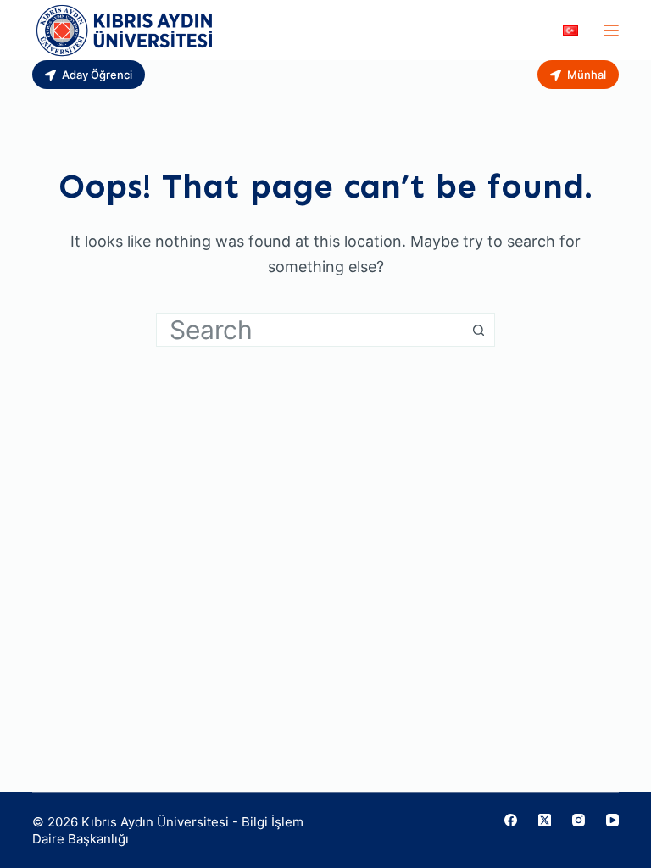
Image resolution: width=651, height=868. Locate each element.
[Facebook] (510, 820)
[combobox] (309, 330)
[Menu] (611, 30)
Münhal (586, 74)
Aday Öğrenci (97, 74)
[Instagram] (578, 820)
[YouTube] (612, 820)
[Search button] (478, 330)
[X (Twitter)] (544, 820)
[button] (570, 30)
